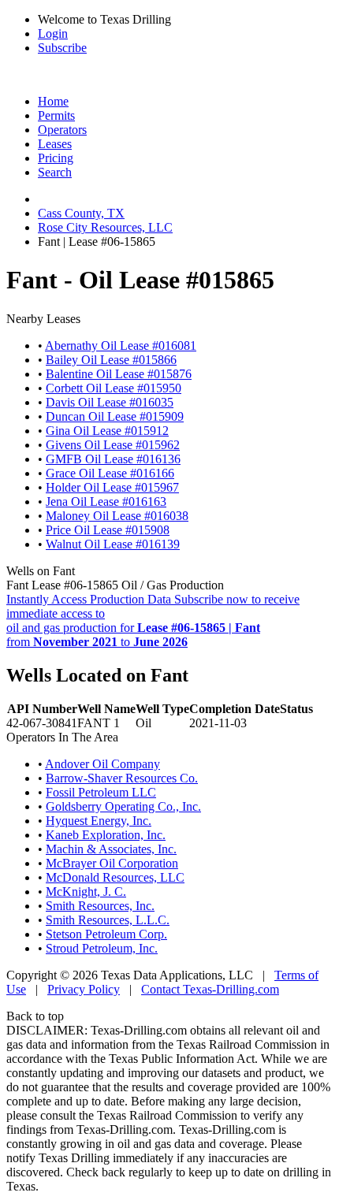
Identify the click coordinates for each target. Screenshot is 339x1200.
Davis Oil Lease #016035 (109, 402)
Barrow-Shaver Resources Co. (122, 778)
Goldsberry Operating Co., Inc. (123, 806)
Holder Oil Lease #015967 (112, 487)
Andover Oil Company (102, 764)
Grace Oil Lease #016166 (110, 473)
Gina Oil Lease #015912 (107, 430)
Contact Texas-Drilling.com (210, 989)
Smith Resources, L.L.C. (108, 920)
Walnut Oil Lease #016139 (113, 544)
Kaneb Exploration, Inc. (106, 834)
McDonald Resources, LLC (115, 877)
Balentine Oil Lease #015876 (119, 374)
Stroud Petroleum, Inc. (102, 948)
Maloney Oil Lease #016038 (117, 515)
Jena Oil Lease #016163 (106, 501)
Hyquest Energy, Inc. (98, 820)
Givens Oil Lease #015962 (113, 444)
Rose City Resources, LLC (105, 227)
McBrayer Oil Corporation (112, 863)
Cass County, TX (81, 213)
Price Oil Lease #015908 (108, 530)
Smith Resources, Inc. (100, 905)
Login (53, 33)
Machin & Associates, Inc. (111, 849)
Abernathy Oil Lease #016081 (120, 345)
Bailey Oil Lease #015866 (111, 359)
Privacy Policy (83, 989)
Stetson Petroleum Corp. (106, 934)
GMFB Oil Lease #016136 (113, 459)
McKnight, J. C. (86, 891)
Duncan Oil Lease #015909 (115, 416)
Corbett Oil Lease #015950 (113, 388)
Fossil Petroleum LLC (101, 792)
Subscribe (62, 47)
